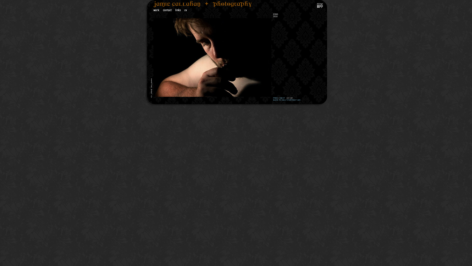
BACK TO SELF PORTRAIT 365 (287, 100)
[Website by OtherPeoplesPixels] (320, 7)
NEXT (282, 98)
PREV (275, 98)
